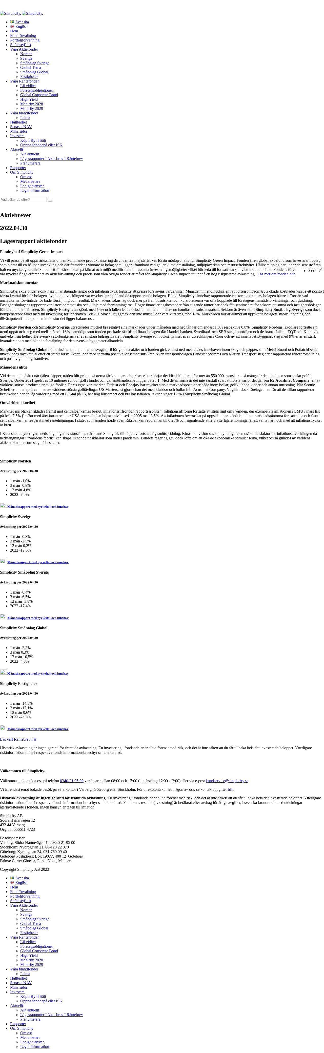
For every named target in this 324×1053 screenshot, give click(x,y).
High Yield (29, 99)
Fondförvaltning (23, 35)
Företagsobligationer (36, 90)
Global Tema (30, 67)
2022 (14, 494)
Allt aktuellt (29, 154)
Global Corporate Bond (39, 95)
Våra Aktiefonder (24, 49)
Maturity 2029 (31, 108)
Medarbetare (30, 181)
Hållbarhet (18, 122)
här (230, 789)
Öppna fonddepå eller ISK (41, 145)
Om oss (26, 177)
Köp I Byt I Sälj (33, 140)
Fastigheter (29, 76)
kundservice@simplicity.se (227, 781)
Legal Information (34, 190)
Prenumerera (30, 163)
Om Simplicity (21, 172)
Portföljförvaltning (24, 40)
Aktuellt (16, 149)
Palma (25, 117)
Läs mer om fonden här (276, 274)
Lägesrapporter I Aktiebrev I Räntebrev (51, 158)
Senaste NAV (21, 127)
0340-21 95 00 (72, 781)
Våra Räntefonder (24, 81)
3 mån (15, 485)
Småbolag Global (34, 72)
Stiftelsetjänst (20, 45)
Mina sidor (18, 131)
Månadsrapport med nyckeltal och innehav (38, 507)
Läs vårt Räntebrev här (18, 739)
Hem (14, 31)
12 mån (16, 490)
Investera (17, 136)
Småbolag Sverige (34, 63)
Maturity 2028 (31, 104)
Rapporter (18, 168)
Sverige (26, 58)
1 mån (15, 481)
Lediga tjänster (32, 186)
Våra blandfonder (24, 113)
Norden (26, 54)
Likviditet (28, 86)
